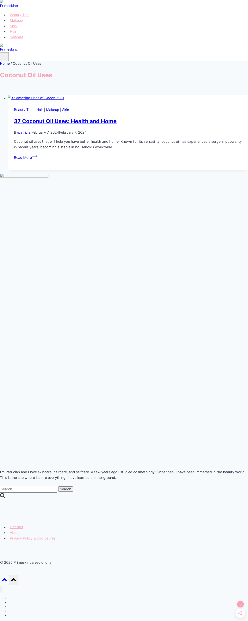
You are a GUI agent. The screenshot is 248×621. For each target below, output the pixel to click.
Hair (13, 31)
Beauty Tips (19, 15)
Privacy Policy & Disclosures (32, 538)
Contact (16, 527)
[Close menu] (1, 589)
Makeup (16, 20)
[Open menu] (4, 56)
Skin (13, 26)
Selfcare (16, 37)
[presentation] (128, 98)
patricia (24, 132)
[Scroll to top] (4, 580)
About (15, 533)
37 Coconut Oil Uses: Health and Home (65, 121)
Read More (25, 157)
